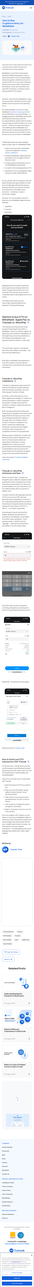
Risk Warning (6, 1198)
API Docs (5, 1218)
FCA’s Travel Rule (7, 1194)
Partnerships (7, 936)
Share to (7, 959)
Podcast (17, 936)
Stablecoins (25, 940)
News (4, 1159)
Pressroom (5, 1151)
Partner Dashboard (8, 1214)
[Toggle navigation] (31, 7)
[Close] (32, 1255)
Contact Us (5, 1174)
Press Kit (5, 1166)
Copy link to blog (12, 952)
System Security (7, 1202)
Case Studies (7, 944)
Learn (9, 16)
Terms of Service (7, 1186)
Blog (3, 16)
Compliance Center (8, 1183)
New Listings (7, 940)
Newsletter (5, 1170)
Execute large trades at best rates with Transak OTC (17, 2)
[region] (17, 1270)
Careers (4, 1162)
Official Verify (6, 1206)
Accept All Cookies (17, 1283)
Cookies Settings (17, 1273)
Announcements (8, 932)
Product (19, 932)
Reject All (17, 1278)
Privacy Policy (6, 1190)
